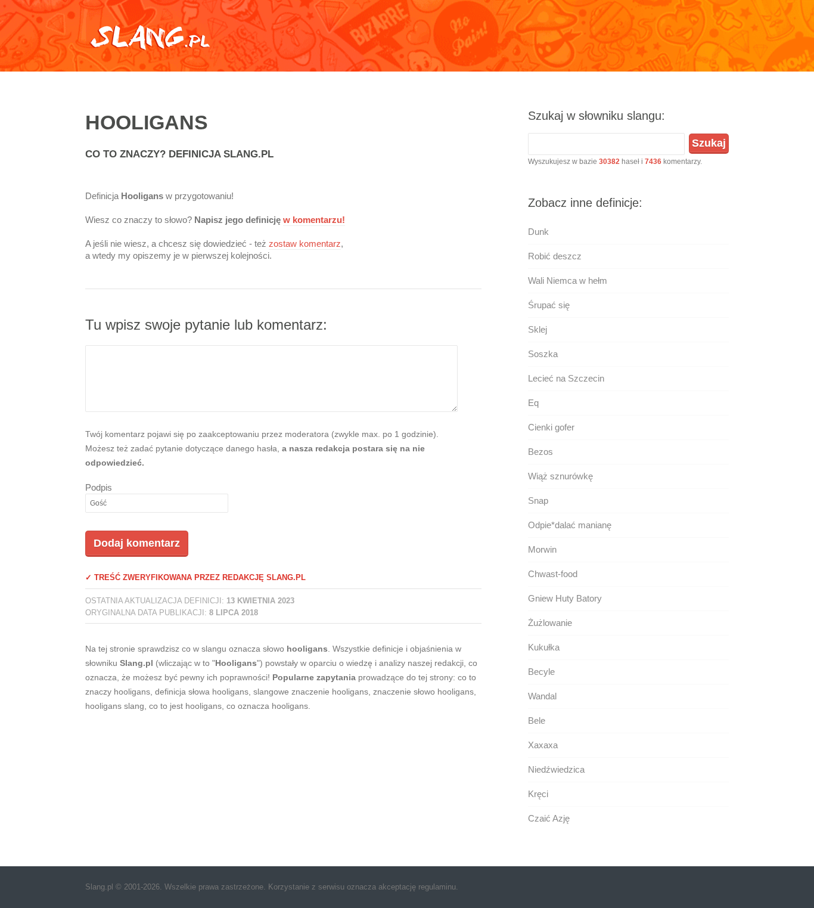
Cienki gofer (551, 427)
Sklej (537, 329)
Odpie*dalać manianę (569, 525)
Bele (536, 720)
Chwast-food (552, 574)
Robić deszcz (555, 256)
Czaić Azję (549, 818)
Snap (538, 500)
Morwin (542, 549)
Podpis (98, 487)
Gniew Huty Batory (565, 598)
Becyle (541, 672)
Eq (533, 403)
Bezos (540, 452)
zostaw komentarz (305, 243)
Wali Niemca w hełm (567, 280)
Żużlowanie (550, 623)
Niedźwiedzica (556, 769)
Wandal (542, 696)
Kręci (538, 794)
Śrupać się (549, 305)
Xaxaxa (543, 745)
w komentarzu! (314, 220)
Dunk (538, 232)
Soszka (543, 354)
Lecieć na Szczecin (566, 378)
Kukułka (544, 647)
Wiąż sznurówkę (560, 476)
